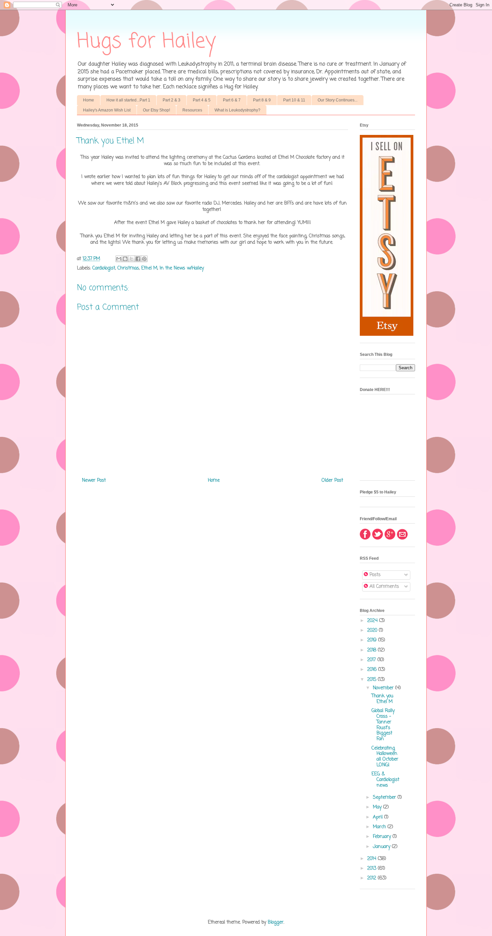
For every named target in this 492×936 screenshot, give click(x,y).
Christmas (128, 268)
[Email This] (118, 258)
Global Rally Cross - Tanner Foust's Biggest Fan (383, 725)
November (384, 688)
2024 (373, 620)
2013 (372, 868)
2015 (372, 679)
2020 (373, 630)
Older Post (332, 480)
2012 (372, 878)
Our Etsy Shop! (156, 110)
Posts (374, 574)
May (378, 807)
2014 (372, 858)
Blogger (275, 922)
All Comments (383, 586)
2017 (372, 660)
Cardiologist (103, 268)
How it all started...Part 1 (128, 100)
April (378, 817)
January (382, 846)
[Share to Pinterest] (144, 258)
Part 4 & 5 (202, 100)
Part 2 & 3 (171, 100)
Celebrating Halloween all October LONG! (385, 757)
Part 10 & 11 (294, 100)
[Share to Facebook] (138, 258)
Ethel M (149, 268)
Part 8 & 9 (262, 100)
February (383, 836)
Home (88, 100)
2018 (372, 650)
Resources (192, 110)
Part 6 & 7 (232, 100)
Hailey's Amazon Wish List (107, 110)
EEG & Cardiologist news (385, 780)
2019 (372, 640)
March (380, 827)
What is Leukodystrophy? (237, 110)
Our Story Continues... (337, 100)
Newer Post (94, 480)
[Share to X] (131, 258)
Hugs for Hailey (146, 41)
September (385, 797)
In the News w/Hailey (182, 268)
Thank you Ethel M (382, 699)
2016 (372, 669)
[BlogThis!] (125, 258)
